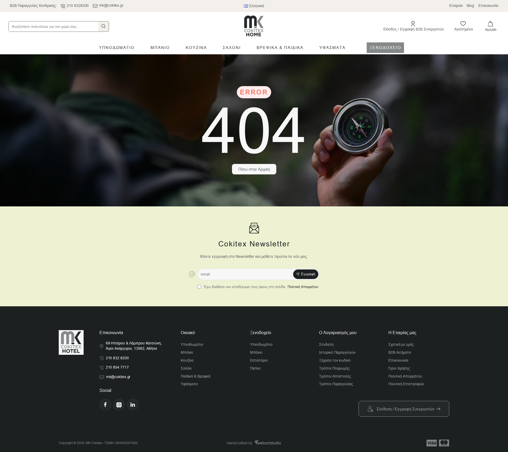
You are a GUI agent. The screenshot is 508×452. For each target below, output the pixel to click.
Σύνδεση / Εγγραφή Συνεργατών (405, 409)
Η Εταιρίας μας (402, 332)
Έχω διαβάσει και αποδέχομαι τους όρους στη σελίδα (260, 287)
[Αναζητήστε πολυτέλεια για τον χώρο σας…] (103, 26)
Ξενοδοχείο (260, 332)
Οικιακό (188, 332)
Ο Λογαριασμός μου (338, 332)
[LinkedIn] (133, 404)
